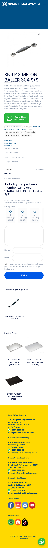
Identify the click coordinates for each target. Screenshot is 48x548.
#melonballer (29, 132)
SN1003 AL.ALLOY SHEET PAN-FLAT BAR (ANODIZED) (34, 362)
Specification (10, 143)
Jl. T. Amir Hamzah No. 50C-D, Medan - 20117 (19, 483)
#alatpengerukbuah (14, 132)
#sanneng (26, 135)
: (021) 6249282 (16, 427)
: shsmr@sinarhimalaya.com (23, 453)
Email (7, 257)
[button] (39, 34)
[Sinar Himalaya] (18, 4)
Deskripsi (8, 140)
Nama (7, 250)
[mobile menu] (44, 4)
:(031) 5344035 (16, 467)
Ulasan (8, 145)
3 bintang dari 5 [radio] (35, 217)
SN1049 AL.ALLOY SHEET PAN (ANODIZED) (14, 362)
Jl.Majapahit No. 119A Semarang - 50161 (19, 443)
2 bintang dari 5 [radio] (23, 217)
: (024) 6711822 (16, 447)
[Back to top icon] (24, 533)
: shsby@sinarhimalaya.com (23, 473)
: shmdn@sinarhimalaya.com (23, 493)
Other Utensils (21, 129)
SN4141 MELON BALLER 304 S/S (14, 317)
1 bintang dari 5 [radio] (10, 217)
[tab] (24, 140)
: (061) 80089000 (17, 487)
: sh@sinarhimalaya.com (21, 432)
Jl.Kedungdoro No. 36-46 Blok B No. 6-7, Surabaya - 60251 (23, 463)
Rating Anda (10, 206)
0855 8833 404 (18, 430)
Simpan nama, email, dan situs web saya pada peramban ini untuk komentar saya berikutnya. (23, 266)
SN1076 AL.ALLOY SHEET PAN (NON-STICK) (14, 396)
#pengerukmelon (12, 135)
